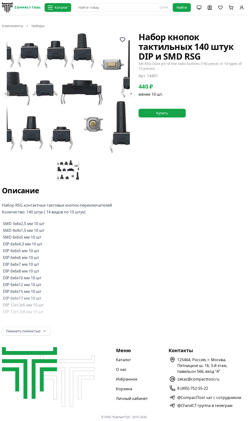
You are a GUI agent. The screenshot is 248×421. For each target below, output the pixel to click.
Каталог (123, 359)
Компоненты (12, 25)
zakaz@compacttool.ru (198, 379)
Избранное (126, 379)
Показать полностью (23, 331)
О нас (121, 369)
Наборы (38, 25)
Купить (162, 113)
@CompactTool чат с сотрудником (209, 397)
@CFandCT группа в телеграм (204, 405)
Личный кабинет (132, 398)
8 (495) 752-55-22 (192, 388)
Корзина (124, 388)
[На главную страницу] (21, 7)
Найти (182, 7)
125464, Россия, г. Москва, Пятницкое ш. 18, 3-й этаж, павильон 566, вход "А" (202, 365)
